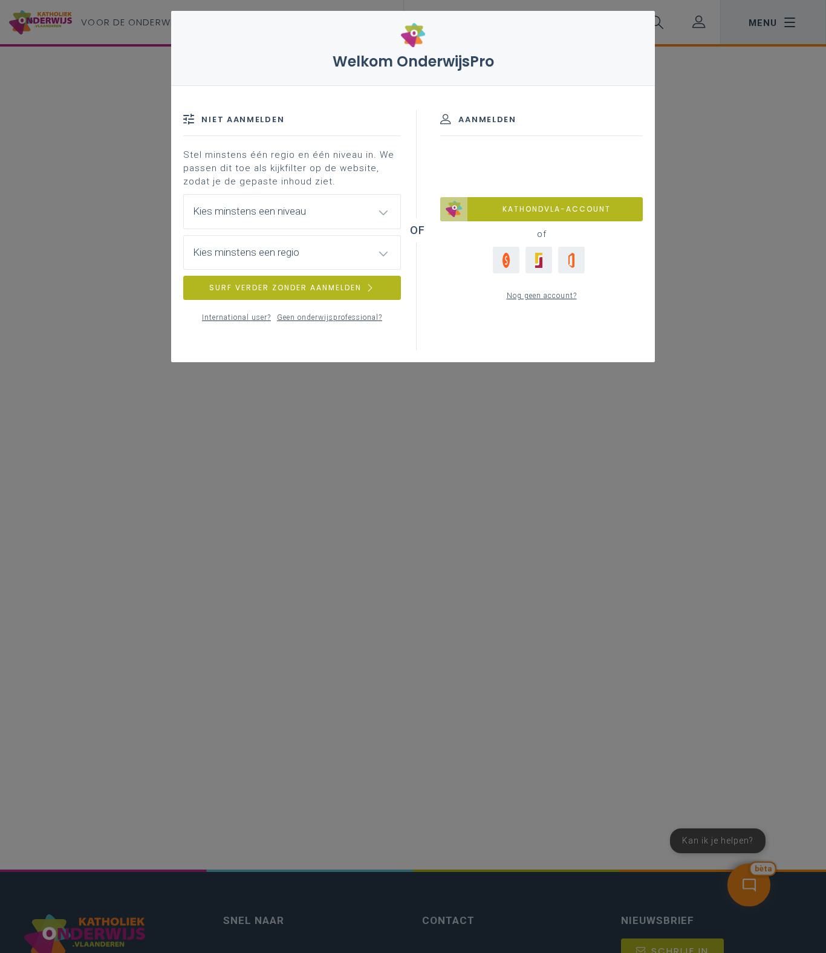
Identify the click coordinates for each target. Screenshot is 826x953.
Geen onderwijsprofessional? (329, 317)
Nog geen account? (542, 295)
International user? (236, 317)
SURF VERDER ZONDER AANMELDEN (285, 287)
